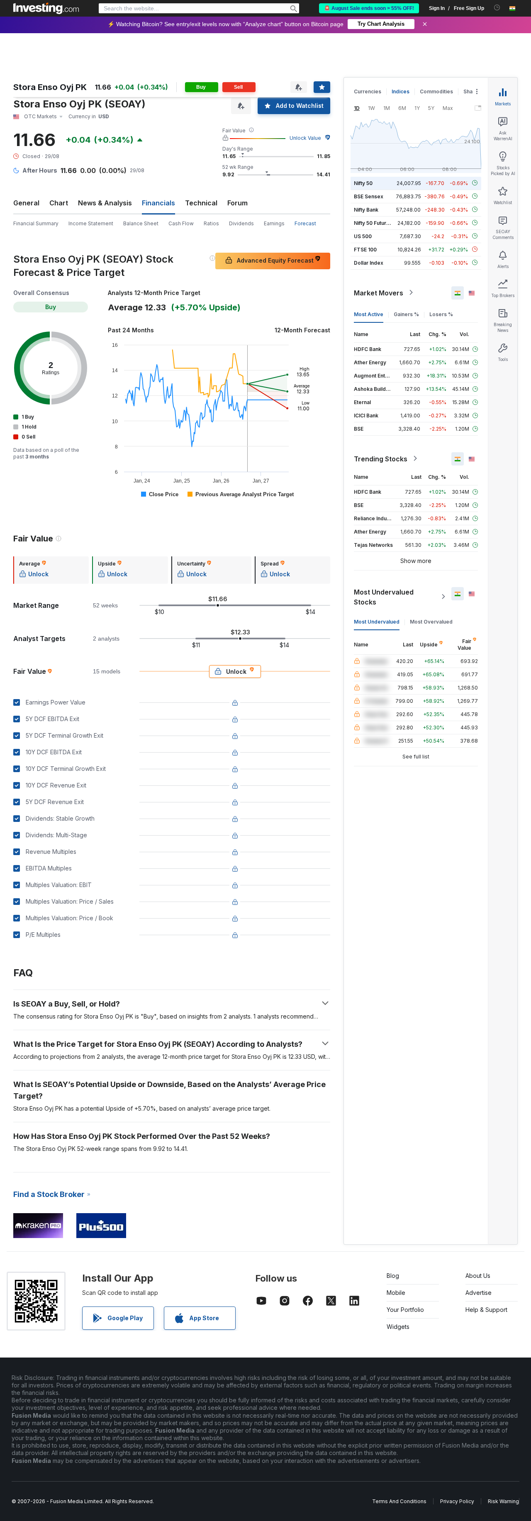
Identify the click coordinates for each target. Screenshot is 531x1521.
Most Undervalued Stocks (384, 596)
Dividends (241, 223)
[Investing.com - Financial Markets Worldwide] (46, 8)
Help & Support (486, 1309)
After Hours (39, 170)
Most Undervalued (376, 621)
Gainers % (406, 314)
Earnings (274, 223)
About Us (477, 1275)
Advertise (478, 1292)
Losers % (441, 314)
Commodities (436, 91)
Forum (237, 203)
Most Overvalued (431, 621)
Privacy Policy (457, 1501)
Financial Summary (35, 223)
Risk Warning (503, 1501)
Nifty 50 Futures (373, 222)
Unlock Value (305, 138)
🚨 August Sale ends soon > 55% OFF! (369, 8)
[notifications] (497, 8)
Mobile (396, 1292)
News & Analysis (105, 203)
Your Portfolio (405, 1309)
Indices (400, 91)
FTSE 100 (365, 249)
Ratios (211, 223)
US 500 (363, 236)
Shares (472, 91)
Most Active (368, 314)
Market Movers (378, 292)
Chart (58, 203)
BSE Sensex (368, 196)
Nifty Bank (366, 209)
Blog (393, 1275)
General (26, 203)
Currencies (367, 91)
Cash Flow (181, 223)
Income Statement (90, 223)
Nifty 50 (363, 183)
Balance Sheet (140, 223)
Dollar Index (368, 262)
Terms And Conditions (399, 1501)
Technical (201, 203)
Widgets (398, 1326)
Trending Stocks (380, 458)
